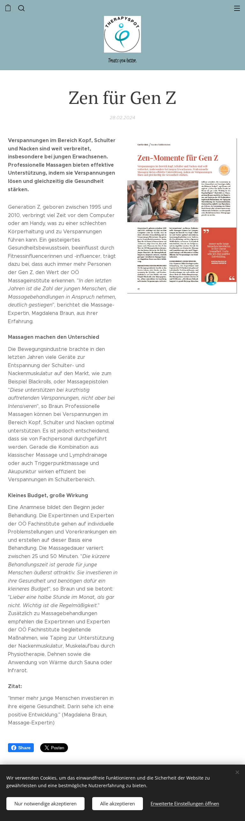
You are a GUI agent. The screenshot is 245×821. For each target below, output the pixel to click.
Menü (237, 8)
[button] (20, 8)
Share (24, 747)
